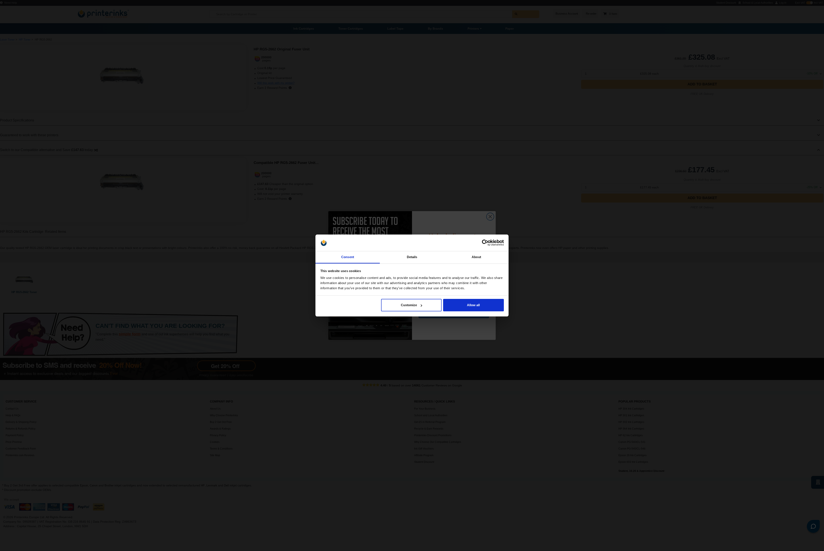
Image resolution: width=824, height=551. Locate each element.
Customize (409, 305)
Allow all (473, 305)
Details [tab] (412, 257)
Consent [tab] (347, 257)
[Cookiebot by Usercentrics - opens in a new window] (485, 243)
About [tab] (476, 257)
